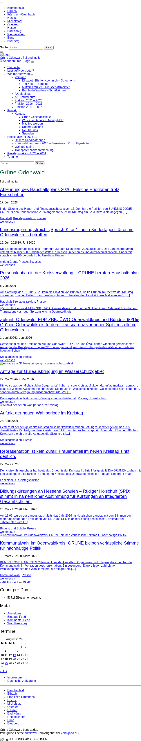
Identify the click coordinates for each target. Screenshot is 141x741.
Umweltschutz (97, 398)
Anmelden (14, 613)
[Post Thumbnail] (70, 311)
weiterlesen (7, 221)
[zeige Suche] (1, 52)
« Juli (3, 671)
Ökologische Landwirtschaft (58, 398)
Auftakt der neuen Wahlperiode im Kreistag (41, 412)
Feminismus (8, 480)
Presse (41, 218)
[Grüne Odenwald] (5, 54)
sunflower (31, 733)
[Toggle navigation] (1, 2)
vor (29, 581)
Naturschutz (31, 398)
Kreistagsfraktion (24, 218)
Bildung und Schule (13, 528)
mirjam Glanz (8, 261)
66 (24, 581)
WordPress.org (17, 623)
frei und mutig (32, 57)
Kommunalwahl (10, 575)
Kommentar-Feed (18, 620)
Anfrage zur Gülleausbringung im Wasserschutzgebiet (52, 371)
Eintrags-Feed (16, 616)
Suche (4, 47)
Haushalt (6, 218)
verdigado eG (70, 733)
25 (6, 663)
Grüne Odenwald (11, 57)
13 (14, 655)
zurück (4, 581)
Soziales (35, 261)
